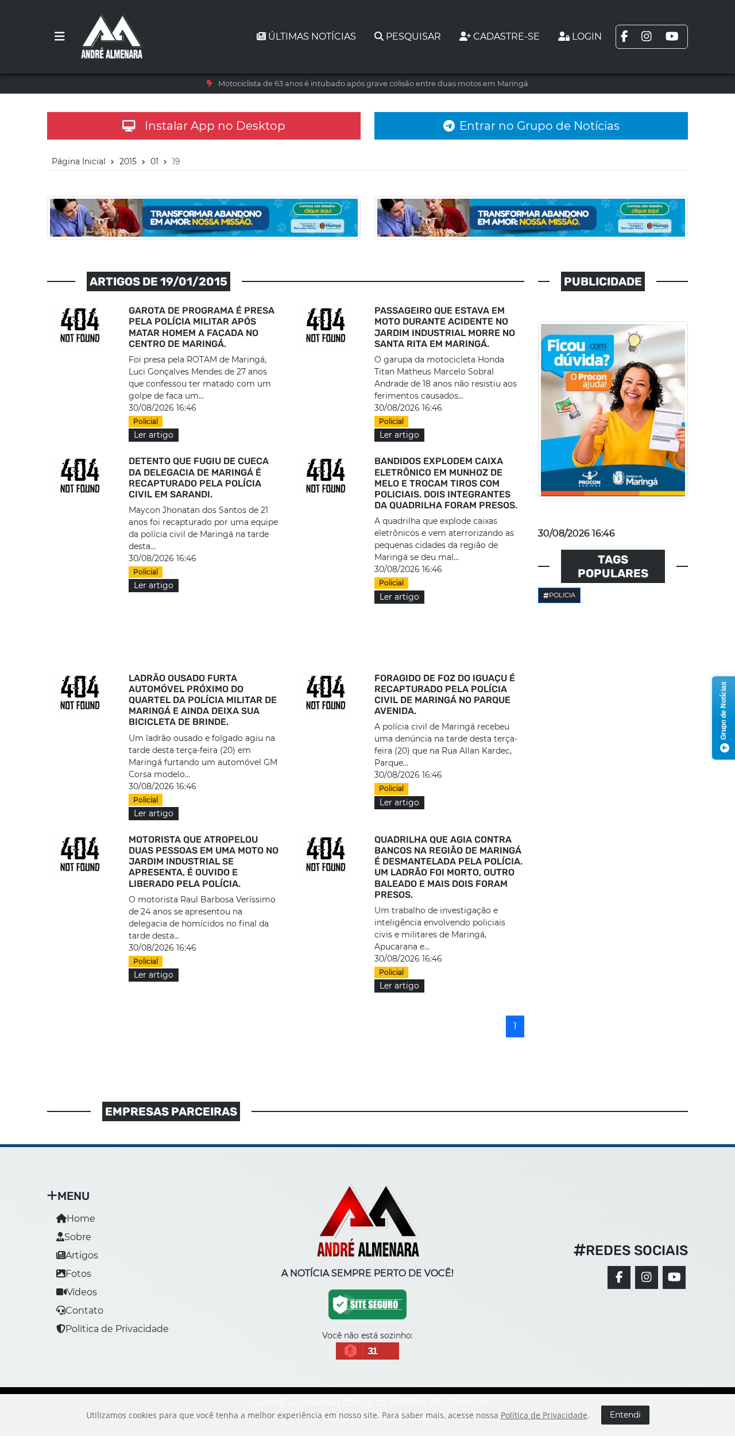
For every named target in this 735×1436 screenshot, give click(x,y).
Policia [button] (562, 595)
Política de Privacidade (117, 1328)
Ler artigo (153, 435)
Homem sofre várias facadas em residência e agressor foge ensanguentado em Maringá (373, 83)
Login (587, 36)
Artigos (81, 1255)
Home (81, 1218)
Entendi (625, 1415)
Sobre (77, 1237)
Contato (84, 1310)
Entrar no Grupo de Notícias (539, 126)
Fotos (78, 1273)
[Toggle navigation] (59, 37)
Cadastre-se (506, 36)
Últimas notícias (312, 36)
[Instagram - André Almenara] (646, 1277)
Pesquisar (413, 36)
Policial (145, 421)
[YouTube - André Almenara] (674, 1277)
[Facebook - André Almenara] (619, 1277)
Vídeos (82, 1292)
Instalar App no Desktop (215, 126)
